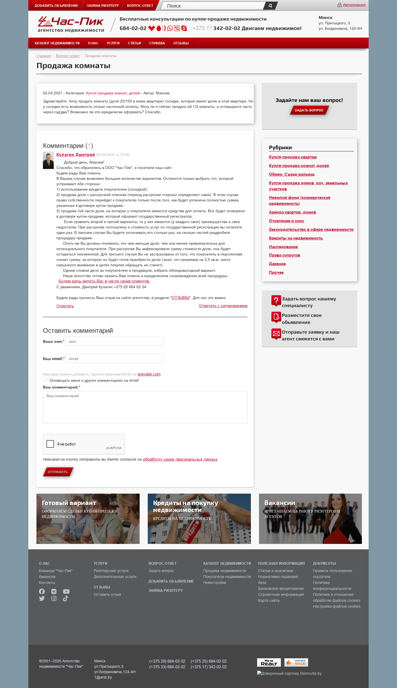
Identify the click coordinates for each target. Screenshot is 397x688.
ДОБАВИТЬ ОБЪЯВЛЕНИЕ (171, 581)
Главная (43, 55)
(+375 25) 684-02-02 (209, 661)
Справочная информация (281, 594)
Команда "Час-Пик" (56, 571)
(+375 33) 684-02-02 (167, 666)
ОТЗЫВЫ (180, 297)
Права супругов (284, 255)
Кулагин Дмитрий (75, 154)
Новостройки (214, 582)
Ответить (65, 306)
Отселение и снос (286, 220)
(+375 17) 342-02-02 (209, 666)
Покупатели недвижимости (227, 576)
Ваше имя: (53, 341)
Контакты (47, 582)
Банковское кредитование (281, 588)
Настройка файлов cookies (337, 606)
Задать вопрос (161, 571)
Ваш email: (53, 358)
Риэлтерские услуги (111, 571)
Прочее (276, 272)
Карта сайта (269, 600)
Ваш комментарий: (61, 387)
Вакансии (47, 576)
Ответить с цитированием (223, 305)
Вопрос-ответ (68, 55)
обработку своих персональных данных (180, 459)
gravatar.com (149, 374)
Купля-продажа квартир (293, 157)
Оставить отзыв (107, 594)
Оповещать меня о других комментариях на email (94, 380)
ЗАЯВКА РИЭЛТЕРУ (166, 590)
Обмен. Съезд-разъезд (292, 174)
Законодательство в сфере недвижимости (311, 229)
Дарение (277, 263)
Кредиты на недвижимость (296, 238)
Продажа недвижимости (224, 571)
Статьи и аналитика (275, 571)
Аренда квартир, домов (292, 212)
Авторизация (354, 4)
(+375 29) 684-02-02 (167, 661)
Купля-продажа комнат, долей (113, 92)
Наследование (283, 246)
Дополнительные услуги (115, 576)
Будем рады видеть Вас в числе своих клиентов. (104, 281)
